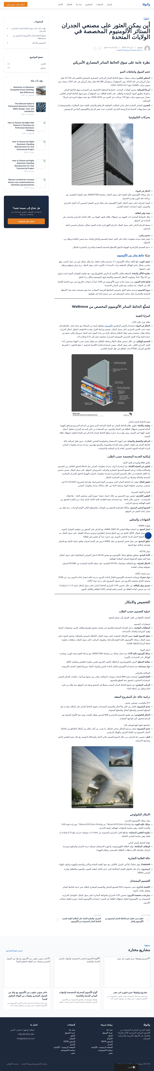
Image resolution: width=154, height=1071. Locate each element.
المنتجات (99, 4)
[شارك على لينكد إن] (100, 48)
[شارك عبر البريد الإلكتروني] (95, 48)
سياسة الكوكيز (13, 1064)
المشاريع (89, 4)
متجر (111, 1053)
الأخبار (60, 4)
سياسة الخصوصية (105, 1050)
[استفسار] (148, 535)
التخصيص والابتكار (39, 43)
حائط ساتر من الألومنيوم (130, 255)
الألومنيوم (109, 326)
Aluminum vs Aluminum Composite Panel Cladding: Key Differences (22, 90)
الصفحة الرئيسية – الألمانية (102, 1047)
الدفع (111, 1035)
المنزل (109, 4)
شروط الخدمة (27, 1064)
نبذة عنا (79, 4)
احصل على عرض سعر (16, 4)
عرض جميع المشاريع (14, 950)
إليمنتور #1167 (107, 1041)
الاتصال (69, 4)
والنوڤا (146, 4)
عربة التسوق (107, 1032)
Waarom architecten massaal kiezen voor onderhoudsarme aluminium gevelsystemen (21, 182)
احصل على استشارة (26, 221)
